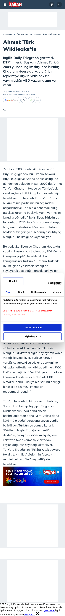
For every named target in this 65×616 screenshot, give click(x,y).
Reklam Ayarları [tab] (39, 292)
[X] (24, 100)
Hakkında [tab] (57, 292)
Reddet (13, 281)
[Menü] (5, 4)
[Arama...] (59, 4)
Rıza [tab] (8, 292)
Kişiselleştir (31, 336)
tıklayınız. (29, 614)
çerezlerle (49, 610)
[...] (37, 100)
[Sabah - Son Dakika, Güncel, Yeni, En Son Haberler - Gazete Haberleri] (15, 5)
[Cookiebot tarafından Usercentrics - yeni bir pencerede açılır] (48, 284)
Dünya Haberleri (24, 34)
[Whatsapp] (31, 100)
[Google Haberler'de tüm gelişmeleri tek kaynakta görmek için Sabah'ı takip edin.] (32, 478)
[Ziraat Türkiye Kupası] (51, 4)
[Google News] (12, 100)
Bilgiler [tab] (22, 292)
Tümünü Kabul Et (32, 327)
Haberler (8, 34)
